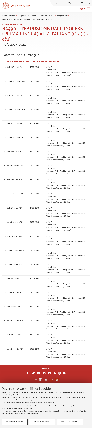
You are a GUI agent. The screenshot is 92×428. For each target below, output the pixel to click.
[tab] (89, 3)
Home (4, 16)
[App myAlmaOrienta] (46, 379)
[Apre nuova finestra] (28, 373)
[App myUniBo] (40, 379)
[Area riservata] (76, 3)
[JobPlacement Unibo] (51, 378)
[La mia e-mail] (82, 3)
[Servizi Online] (69, 3)
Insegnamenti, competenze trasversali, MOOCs (36, 16)
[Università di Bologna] (16, 5)
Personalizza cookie (42, 422)
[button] (61, 9)
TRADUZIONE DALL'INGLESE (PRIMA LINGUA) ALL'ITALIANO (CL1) (27, 19)
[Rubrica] (63, 3)
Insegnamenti (62, 16)
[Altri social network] (64, 373)
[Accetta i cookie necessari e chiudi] (88, 387)
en (89, 3)
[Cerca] (57, 3)
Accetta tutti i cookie (69, 422)
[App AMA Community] (56, 379)
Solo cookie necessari (14, 422)
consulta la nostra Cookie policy (30, 413)
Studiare (12, 16)
